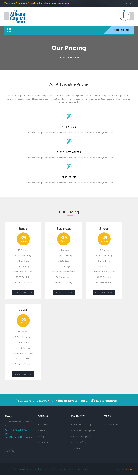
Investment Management (84, 430)
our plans (69, 127)
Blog (41, 436)
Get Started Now (23, 292)
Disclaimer (44, 442)
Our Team (44, 424)
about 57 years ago (111, 424)
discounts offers (69, 152)
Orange (129, 469)
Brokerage (77, 448)
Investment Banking (81, 424)
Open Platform (79, 442)
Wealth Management (82, 436)
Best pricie (69, 177)
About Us (43, 430)
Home (62, 57)
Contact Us (122, 30)
